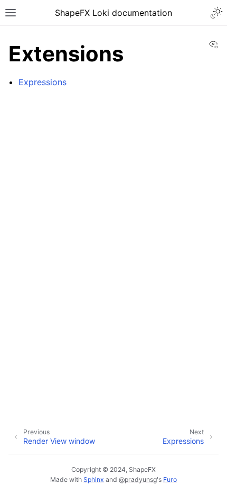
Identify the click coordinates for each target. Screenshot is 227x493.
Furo (170, 479)
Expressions (42, 82)
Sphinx (93, 479)
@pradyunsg (138, 479)
